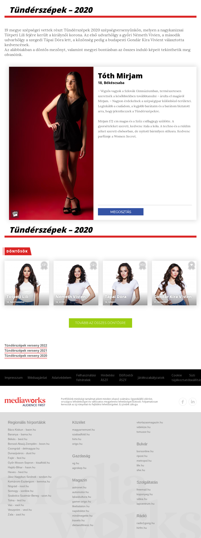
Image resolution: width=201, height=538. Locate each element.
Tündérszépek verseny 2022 (26, 345)
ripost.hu (142, 455)
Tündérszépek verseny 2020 (26, 355)
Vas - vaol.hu (16, 505)
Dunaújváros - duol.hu (21, 453)
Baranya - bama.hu (20, 434)
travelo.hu (78, 520)
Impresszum (14, 377)
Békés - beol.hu (17, 439)
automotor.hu (80, 492)
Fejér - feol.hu (16, 457)
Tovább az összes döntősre (100, 323)
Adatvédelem (61, 377)
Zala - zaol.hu (16, 514)
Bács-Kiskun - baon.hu (22, 429)
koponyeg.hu (145, 494)
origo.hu (77, 443)
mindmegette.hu (82, 515)
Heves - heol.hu (17, 472)
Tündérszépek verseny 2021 (26, 350)
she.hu (141, 470)
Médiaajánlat (37, 377)
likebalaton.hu (81, 506)
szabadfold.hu (81, 434)
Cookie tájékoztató (180, 377)
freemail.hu (144, 489)
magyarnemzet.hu (83, 429)
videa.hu (142, 498)
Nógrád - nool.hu (18, 486)
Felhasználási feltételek (86, 377)
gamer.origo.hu (81, 501)
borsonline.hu (145, 451)
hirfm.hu (142, 527)
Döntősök (17, 251)
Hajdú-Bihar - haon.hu (21, 467)
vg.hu (75, 463)
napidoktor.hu (80, 510)
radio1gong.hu (146, 523)
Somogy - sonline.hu (20, 490)
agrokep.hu (79, 467)
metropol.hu (144, 460)
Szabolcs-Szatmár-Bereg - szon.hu (29, 495)
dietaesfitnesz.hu (82, 525)
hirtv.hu (76, 439)
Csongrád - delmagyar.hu (23, 448)
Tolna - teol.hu (17, 500)
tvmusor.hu (143, 431)
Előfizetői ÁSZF (126, 377)
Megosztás (120, 212)
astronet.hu (79, 487)
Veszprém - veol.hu (20, 509)
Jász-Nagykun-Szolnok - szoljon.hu (29, 476)
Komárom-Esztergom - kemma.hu (29, 481)
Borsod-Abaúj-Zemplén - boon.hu (28, 443)
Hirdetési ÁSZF (107, 377)
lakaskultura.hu (81, 496)
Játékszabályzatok (151, 377)
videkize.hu (144, 427)
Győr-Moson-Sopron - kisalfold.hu (29, 462)
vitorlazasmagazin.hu (150, 422)
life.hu (140, 465)
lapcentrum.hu (145, 503)
